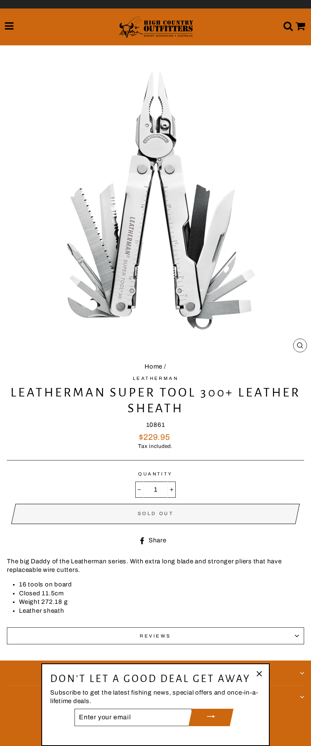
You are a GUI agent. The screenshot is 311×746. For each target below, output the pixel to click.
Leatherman (155, 378)
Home (153, 366)
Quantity (155, 473)
